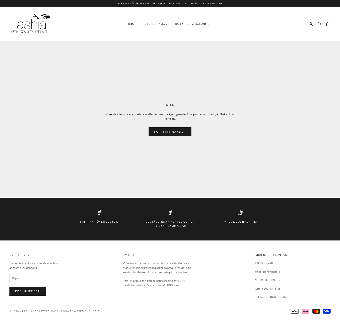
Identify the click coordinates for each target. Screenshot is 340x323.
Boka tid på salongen (193, 23)
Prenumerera (27, 291)
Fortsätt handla (170, 131)
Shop (132, 23)
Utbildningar (155, 23)
